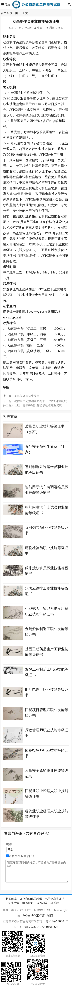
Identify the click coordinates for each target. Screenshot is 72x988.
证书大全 (14, 903)
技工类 (14, 13)
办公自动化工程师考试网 (37, 915)
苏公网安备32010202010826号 (39, 926)
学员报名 (28, 903)
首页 (3, 13)
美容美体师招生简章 (26, 395)
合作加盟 (42, 903)
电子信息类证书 (54, 898)
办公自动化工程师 (31, 898)
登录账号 (29, 856)
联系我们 (56, 903)
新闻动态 (11, 898)
